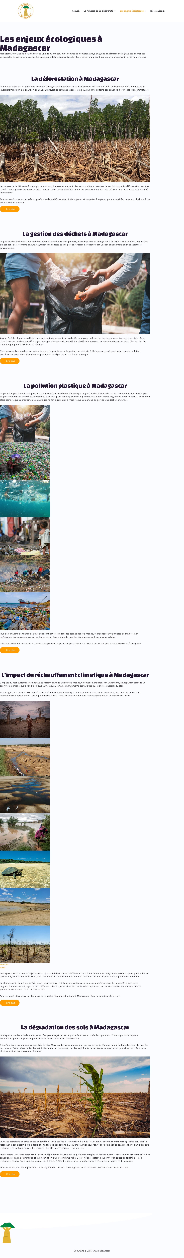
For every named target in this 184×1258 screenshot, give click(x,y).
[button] (10, 209)
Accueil (75, 11)
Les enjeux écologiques (132, 11)
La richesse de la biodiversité (98, 11)
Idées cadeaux (157, 11)
